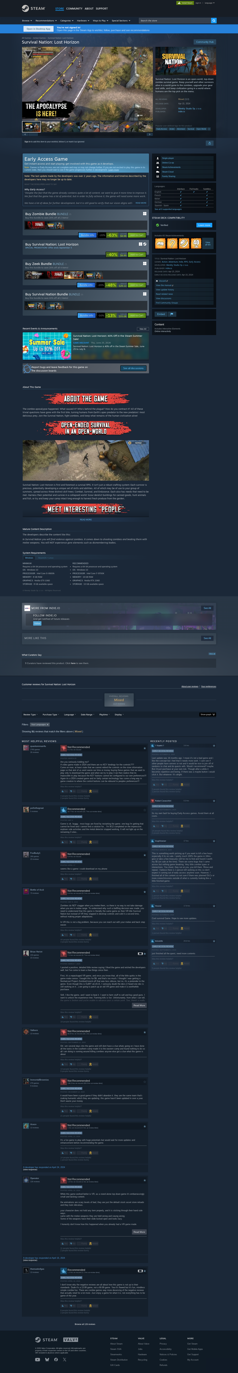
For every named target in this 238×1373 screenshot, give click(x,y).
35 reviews (34, 752)
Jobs (140, 1349)
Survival (191, 129)
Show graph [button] (206, 714)
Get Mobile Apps (195, 1349)
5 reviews (34, 811)
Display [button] (118, 714)
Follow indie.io (45, 615)
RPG (186, 262)
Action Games (39, 38)
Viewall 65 (208, 243)
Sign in (27, 142)
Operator (34, 1178)
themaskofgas (37, 1269)
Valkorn (34, 1030)
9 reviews (34, 1086)
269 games (34, 856)
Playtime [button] (103, 714)
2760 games (35, 749)
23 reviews (34, 859)
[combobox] (175, 20)
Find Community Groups (167, 303)
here (73, 663)
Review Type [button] (29, 714)
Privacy (163, 1344)
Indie (181, 262)
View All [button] (143, 329)
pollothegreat (37, 808)
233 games (34, 955)
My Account (192, 1360)
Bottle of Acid (37, 890)
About (89, 8)
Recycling (142, 1360)
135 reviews (35, 1182)
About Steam (116, 1344)
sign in (198, 3)
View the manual (164, 285)
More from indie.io (45, 608)
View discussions (163, 298)
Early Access (162, 129)
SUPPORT (102, 8)
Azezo (33, 1124)
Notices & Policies (168, 1354)
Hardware (142, 1354)
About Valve (143, 1344)
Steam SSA (115, 1349)
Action (172, 129)
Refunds (163, 1365)
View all (212, 654)
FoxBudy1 (35, 853)
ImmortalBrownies (39, 1080)
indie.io (181, 111)
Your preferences (208, 686)
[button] (27, 20)
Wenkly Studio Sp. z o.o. (190, 108)
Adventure (181, 129)
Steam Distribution (119, 1360)
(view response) (30, 1169)
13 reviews (34, 1034)
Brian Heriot (36, 951)
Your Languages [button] (38, 724)
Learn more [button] (204, 225)
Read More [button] (139, 1005)
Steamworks (116, 1354)
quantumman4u (38, 746)
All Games (26, 38)
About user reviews (189, 686)
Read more (141, 203)
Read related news (164, 294)
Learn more (113, 170)
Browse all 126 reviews (85, 1324)
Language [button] (69, 714)
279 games (34, 1083)
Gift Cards (115, 1365)
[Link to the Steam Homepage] (33, 11)
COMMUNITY (74, 8)
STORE (59, 8)
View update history (165, 289)
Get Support (193, 1354)
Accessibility (166, 1349)
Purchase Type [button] (50, 714)
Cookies (163, 1360)
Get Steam (192, 1344)
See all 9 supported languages (168, 209)
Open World (201, 129)
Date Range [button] (86, 714)
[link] (112, 235)
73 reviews (34, 893)
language (208, 3)
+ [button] (209, 129)
